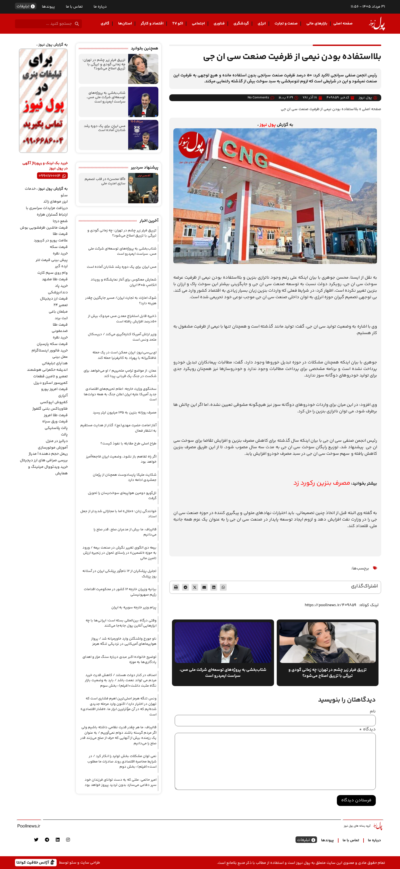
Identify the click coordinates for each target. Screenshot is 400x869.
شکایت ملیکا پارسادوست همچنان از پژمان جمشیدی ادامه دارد (124, 477)
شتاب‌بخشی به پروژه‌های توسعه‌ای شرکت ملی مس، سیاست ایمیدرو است (106, 97)
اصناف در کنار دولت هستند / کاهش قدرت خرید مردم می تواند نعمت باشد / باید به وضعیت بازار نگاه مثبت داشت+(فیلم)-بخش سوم (120, 680)
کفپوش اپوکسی (54, 402)
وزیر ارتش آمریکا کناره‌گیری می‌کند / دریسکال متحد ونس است (122, 337)
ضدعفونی (60, 331)
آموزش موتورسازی (53, 448)
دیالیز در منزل (57, 441)
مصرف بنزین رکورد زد (321, 483)
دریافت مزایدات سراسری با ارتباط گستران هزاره (47, 211)
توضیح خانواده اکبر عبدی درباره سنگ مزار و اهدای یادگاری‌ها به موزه (119, 659)
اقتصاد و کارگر (152, 24)
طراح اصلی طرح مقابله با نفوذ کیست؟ (128, 443)
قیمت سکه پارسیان (52, 344)
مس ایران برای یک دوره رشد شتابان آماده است (104, 128)
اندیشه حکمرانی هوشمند (47, 370)
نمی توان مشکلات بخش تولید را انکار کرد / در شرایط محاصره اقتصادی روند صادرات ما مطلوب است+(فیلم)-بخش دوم (121, 761)
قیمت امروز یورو (54, 389)
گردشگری (241, 24)
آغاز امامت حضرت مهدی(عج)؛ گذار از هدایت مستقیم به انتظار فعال (118, 428)
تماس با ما (74, 7)
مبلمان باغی (58, 312)
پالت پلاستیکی (56, 428)
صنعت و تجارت (286, 24)
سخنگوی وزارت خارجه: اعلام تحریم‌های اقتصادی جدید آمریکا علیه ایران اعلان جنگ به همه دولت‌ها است (120, 394)
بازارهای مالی (316, 24)
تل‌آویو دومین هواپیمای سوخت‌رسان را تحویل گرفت (122, 495)
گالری (105, 24)
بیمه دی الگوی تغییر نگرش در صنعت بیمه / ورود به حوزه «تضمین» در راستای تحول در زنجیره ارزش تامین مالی (119, 553)
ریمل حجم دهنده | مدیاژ (48, 454)
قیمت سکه (59, 247)
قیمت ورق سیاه (55, 422)
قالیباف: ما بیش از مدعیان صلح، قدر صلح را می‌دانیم (125, 532)
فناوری (219, 24)
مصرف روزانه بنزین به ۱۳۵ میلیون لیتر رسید (124, 412)
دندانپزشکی (58, 292)
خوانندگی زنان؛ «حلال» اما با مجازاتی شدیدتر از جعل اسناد (118, 514)
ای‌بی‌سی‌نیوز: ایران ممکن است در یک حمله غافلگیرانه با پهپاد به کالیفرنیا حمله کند (124, 355)
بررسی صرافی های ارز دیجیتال (44, 460)
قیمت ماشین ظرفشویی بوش (44, 228)
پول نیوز (268, 125)
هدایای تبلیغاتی (55, 363)
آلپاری (63, 396)
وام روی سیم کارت (52, 273)
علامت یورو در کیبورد (51, 241)
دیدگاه (367, 729)
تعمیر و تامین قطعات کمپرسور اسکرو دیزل (50, 379)
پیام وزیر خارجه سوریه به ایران (133, 607)
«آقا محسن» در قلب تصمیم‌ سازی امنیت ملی (105, 181)
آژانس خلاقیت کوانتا (33, 862)
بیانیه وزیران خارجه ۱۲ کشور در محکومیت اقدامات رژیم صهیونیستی (120, 592)
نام (373, 711)
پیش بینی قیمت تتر (52, 260)
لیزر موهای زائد (55, 202)
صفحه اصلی (343, 24)
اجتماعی (198, 24)
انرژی (262, 24)
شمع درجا (60, 221)
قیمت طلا (60, 234)
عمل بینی (60, 357)
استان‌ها (125, 24)
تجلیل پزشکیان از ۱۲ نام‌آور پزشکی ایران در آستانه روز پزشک (119, 573)
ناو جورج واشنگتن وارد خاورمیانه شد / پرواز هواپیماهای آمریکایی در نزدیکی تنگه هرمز (123, 641)
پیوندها (48, 7)
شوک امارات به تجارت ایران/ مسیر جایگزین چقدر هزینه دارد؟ (120, 300)
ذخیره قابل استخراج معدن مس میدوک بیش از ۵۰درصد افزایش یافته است (122, 318)
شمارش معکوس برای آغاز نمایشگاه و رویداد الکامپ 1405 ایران (123, 282)
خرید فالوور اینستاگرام (50, 351)
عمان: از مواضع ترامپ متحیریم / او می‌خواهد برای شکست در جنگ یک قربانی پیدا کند (120, 373)
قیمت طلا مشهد (55, 279)
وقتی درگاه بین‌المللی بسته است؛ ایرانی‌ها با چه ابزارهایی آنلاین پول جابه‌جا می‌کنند (121, 623)
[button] (223, 587)
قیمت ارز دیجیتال (54, 299)
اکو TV (177, 24)
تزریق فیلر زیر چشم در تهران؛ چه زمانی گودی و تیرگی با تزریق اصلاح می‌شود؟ (103, 64)
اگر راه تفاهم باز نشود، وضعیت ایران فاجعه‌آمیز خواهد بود (121, 459)
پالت (64, 435)
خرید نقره (60, 254)
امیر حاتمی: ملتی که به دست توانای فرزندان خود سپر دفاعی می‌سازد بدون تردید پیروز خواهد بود (120, 782)
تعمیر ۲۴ (61, 305)
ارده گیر (61, 266)
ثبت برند (61, 318)
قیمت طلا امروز (56, 415)
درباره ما (100, 7)
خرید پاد (61, 286)
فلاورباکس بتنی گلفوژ (50, 409)
